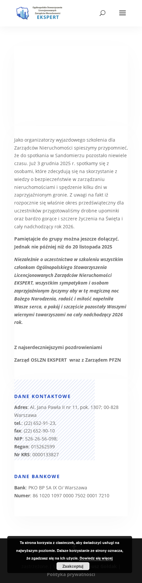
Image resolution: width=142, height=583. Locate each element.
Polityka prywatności (71, 574)
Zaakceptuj (72, 566)
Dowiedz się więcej (96, 558)
